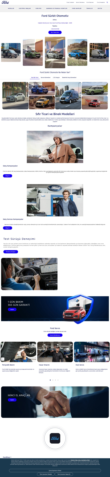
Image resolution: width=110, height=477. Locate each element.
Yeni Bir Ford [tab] (34, 77)
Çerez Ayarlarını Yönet (55, 470)
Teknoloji (89, 8)
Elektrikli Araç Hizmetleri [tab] (69, 77)
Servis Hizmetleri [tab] (45, 77)
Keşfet (12, 309)
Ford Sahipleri (76, 8)
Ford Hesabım (101, 2)
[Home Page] (5, 3)
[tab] (79, 76)
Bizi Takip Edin (55, 32)
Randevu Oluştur (10, 251)
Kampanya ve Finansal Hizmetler (56, 8)
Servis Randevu (80, 2)
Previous (2, 359)
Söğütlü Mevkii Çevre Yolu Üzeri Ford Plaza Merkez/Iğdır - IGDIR (55, 23)
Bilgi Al (8, 176)
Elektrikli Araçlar (25, 8)
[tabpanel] (18, 358)
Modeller (11, 8)
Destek (100, 8)
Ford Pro (38, 8)
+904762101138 (55, 29)
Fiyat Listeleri (70, 2)
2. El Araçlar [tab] (56, 77)
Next (107, 359)
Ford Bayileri (90, 2)
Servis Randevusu (55, 335)
